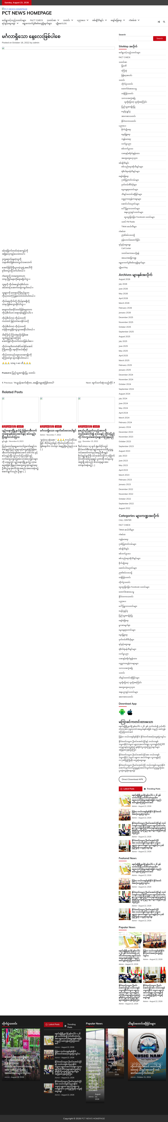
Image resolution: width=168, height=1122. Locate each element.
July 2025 (123, 341)
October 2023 (125, 441)
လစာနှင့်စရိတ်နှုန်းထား (130, 153)
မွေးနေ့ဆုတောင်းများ (129, 189)
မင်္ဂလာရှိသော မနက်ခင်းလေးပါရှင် (58, 430)
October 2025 (125, 327)
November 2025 (126, 322)
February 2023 (125, 480)
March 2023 (124, 475)
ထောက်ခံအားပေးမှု (129, 88)
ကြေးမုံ (124, 70)
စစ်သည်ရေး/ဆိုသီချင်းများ (132, 166)
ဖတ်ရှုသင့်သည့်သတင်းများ (129, 52)
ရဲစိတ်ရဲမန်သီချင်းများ (127, 649)
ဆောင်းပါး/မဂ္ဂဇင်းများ (130, 204)
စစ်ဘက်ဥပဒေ (127, 148)
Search (122, 34)
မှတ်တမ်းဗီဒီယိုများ (129, 184)
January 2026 (125, 312)
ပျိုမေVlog (61, 23)
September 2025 (126, 332)
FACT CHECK (124, 57)
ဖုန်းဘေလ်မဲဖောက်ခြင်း (130, 240)
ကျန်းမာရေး (126, 139)
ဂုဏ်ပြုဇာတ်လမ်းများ (130, 180)
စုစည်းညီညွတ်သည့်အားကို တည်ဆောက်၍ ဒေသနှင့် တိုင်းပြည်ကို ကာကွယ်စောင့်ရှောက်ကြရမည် (96, 433)
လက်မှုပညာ (126, 144)
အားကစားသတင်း (128, 116)
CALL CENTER (125, 520)
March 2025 (124, 360)
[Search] (164, 22)
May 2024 (123, 408)
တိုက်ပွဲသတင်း (127, 84)
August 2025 (124, 336)
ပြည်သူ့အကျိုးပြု (19, 373)
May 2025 (123, 351)
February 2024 (125, 422)
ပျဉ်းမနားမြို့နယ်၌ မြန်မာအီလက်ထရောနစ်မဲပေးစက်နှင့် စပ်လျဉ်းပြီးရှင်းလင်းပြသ (19, 433)
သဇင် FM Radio (128, 222)
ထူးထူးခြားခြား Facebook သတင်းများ (139, 217)
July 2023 (123, 456)
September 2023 (126, 446)
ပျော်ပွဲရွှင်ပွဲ (126, 111)
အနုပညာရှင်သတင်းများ (133, 212)
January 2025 (125, 370)
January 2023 (125, 484)
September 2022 (126, 503)
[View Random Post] (159, 22)
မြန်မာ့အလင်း (126, 75)
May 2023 (123, 465)
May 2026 (123, 293)
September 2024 (126, 389)
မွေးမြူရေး (125, 134)
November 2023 (126, 437)
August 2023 (124, 451)
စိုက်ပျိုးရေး (126, 129)
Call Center (126, 248)
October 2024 (125, 384)
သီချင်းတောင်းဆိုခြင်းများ (131, 194)
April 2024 (123, 413)
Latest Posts (129, 789)
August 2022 (124, 508)
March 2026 (124, 303)
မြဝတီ (124, 66)
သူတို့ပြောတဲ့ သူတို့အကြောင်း (135, 102)
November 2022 (126, 494)
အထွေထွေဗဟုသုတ (129, 158)
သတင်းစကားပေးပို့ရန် (130, 253)
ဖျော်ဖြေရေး (116, 20)
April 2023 (123, 470)
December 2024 (126, 375)
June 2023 (123, 460)
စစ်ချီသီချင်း (98, 20)
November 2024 (126, 379)
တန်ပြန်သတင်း (127, 93)
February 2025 (125, 365)
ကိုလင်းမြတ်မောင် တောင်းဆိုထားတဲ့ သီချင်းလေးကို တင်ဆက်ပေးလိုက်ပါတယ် (146, 1069)
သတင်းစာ (123, 62)
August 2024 (124, 394)
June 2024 (123, 403)
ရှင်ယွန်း (4, 441)
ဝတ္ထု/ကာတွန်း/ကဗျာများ (131, 199)
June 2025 (123, 346)
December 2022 (126, 489)
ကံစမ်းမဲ (132, 20)
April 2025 (123, 355)
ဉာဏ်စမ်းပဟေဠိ (128, 235)
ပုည (79, 441)
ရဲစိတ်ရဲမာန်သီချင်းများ (130, 171)
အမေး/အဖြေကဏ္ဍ (128, 258)
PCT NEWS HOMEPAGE (27, 13)
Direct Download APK (132, 779)
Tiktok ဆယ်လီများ (129, 226)
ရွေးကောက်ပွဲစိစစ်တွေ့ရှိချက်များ (37, 23)
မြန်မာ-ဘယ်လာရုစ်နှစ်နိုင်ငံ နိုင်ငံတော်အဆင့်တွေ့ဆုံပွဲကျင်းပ (142, 737)
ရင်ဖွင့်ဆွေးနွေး (8, 23)
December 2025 (126, 317)
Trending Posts (153, 789)
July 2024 (123, 398)
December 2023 (126, 432)
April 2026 (123, 298)
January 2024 (125, 427)
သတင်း (31, 373)
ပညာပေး (81, 20)
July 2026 (123, 284)
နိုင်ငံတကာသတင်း (128, 121)
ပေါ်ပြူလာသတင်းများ (130, 208)
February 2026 (125, 308)
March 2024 (124, 418)
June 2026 (123, 289)
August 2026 (124, 279)
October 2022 (125, 499)
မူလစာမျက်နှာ (124, 625)
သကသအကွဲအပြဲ (128, 98)
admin (36, 42)
